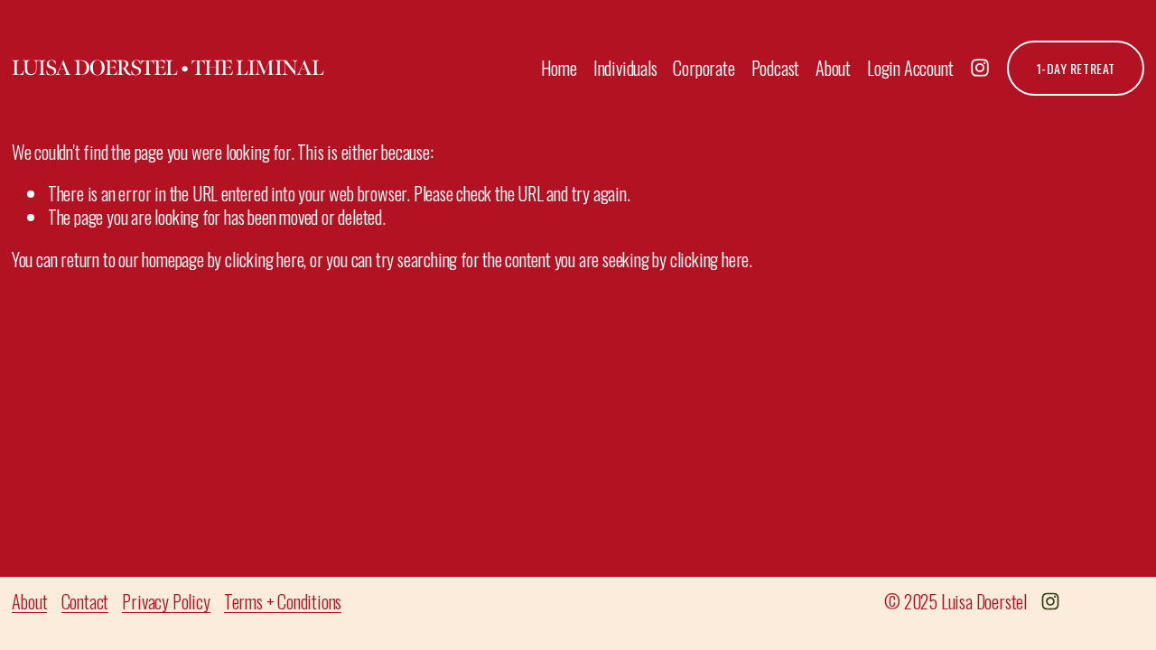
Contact (85, 601)
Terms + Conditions (282, 601)
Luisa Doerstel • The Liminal (167, 68)
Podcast (775, 67)
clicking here (264, 259)
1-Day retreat (1076, 68)
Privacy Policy (166, 601)
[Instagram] (980, 68)
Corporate (703, 67)
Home (559, 67)
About (833, 67)
